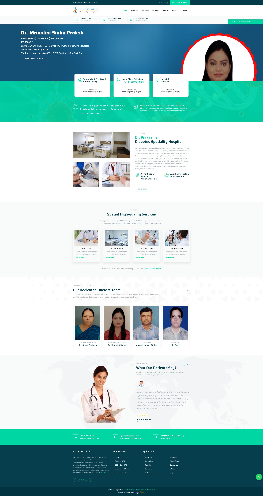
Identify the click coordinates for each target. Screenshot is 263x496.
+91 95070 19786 (135, 82)
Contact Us (184, 10)
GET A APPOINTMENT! (180, 2)
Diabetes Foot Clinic (122, 469)
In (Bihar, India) (86, 20)
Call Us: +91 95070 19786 (241, 22)
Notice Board (174, 461)
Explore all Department (152, 269)
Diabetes (145, 10)
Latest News (149, 461)
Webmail (173, 469)
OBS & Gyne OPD (121, 465)
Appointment (174, 457)
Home (125, 10)
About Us (134, 10)
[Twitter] (80, 480)
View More (29, 64)
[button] (2, 55)
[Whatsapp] (91, 480)
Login (172, 473)
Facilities (155, 10)
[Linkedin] (85, 480)
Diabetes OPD (120, 461)
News (174, 10)
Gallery (165, 10)
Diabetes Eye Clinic (121, 473)
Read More (142, 189)
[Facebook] (75, 480)
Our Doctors (149, 469)
